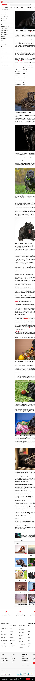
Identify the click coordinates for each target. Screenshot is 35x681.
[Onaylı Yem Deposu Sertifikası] (24, 674)
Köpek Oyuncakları (21, 632)
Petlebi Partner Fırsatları (4, 660)
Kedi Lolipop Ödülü (21, 647)
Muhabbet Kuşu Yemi (21, 641)
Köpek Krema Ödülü (3, 646)
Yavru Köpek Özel (5, 26)
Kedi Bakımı (4, 20)
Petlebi (2, 62)
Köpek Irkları (4, 24)
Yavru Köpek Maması (13, 643)
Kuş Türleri (3, 48)
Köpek (6, 7)
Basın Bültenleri (4, 65)
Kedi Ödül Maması (3, 634)
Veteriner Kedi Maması (22, 644)
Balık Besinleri (4, 40)
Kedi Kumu (2, 631)
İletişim (2, 664)
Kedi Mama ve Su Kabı (13, 625)
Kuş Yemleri (20, 639)
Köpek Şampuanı (21, 638)
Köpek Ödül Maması (21, 629)
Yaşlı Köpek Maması (12, 646)
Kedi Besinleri (4, 12)
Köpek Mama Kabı (21, 633)
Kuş (11, 7)
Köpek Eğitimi (4, 32)
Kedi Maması (2, 625)
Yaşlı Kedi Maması (12, 645)
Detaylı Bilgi (17, 679)
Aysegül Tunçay (24, 532)
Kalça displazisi (18, 331)
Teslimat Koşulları (25, 660)
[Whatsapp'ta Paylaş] (32, 31)
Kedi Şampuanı (12, 637)
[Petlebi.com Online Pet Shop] (5, 4)
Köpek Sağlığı (4, 28)
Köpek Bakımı (4, 34)
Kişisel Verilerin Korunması (26, 664)
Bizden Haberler (4, 63)
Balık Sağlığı (3, 38)
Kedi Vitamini (11, 628)
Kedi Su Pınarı (2, 642)
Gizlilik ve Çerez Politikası (26, 665)
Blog (12, 656)
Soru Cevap (13, 658)
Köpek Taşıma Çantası (22, 630)
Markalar (22, 7)
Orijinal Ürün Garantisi (4, 658)
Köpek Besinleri (4, 30)
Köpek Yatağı (20, 636)
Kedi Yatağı (11, 631)
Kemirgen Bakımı (4, 59)
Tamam (28, 679)
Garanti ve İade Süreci (25, 662)
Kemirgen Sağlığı (4, 57)
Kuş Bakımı (3, 50)
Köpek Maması (12, 642)
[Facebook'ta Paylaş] (30, 31)
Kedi (2, 7)
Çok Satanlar (28, 7)
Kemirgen (16, 7)
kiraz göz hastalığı (26, 318)
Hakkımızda (2, 656)
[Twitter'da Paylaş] (31, 31)
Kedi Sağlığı (4, 18)
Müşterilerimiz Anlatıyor (4, 662)
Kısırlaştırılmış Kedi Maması (4, 628)
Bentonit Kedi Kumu (3, 643)
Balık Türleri (3, 44)
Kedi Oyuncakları (3, 637)
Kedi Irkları (3, 14)
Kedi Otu (11, 634)
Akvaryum (3, 36)
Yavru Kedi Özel (4, 16)
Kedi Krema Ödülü (3, 645)
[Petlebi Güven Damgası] (20, 674)
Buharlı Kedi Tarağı (12, 640)
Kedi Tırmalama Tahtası (4, 640)
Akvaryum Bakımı (4, 42)
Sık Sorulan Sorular (25, 656)
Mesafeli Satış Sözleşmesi (26, 658)
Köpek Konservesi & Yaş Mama (22, 627)
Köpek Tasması (21, 635)
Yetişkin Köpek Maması (22, 625)
